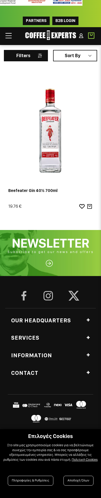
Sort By (72, 55)
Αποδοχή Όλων (78, 480)
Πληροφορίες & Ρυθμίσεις (30, 480)
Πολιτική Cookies (85, 460)
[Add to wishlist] (82, 206)
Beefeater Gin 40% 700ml (32, 190)
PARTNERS (36, 20)
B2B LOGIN (65, 20)
